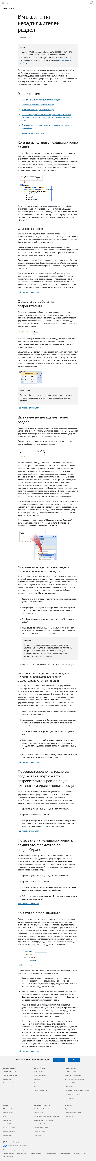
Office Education (69, 1087)
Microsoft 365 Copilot (9, 1131)
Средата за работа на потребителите (38, 104)
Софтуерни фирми (39, 1131)
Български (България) (12, 1142)
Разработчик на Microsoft (41, 1109)
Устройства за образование (73, 1075)
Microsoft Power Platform (41, 1127)
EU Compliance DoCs (80, 1153)
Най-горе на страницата (28, 292)
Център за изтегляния (40, 1075)
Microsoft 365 (7, 1079)
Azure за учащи (69, 1098)
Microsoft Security (8, 1112)
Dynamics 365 (7, 1120)
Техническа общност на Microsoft (43, 1120)
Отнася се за (25, 38)
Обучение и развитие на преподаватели (77, 1090)
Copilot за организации (9, 1072)
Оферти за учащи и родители (73, 1094)
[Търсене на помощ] (8, 3)
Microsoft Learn (38, 1112)
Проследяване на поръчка (41, 1083)
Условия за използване (35, 1153)
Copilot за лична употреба (10, 1075)
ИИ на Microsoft (7, 1109)
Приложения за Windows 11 (11, 1083)
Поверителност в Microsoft (73, 1112)
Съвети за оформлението (33, 133)
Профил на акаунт (39, 1072)
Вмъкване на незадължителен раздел (38, 109)
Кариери (67, 1109)
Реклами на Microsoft (9, 1127)
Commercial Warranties (40, 1090)
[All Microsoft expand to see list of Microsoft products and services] (3, 3)
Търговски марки (51, 1153)
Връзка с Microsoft (8, 1153)
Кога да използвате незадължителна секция (41, 99)
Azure (4, 1116)
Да (59, 1059)
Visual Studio (37, 1135)
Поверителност (21, 1153)
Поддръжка (7, 8)
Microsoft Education (70, 1072)
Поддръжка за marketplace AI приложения (46, 1116)
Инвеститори (69, 1116)
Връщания (37, 1079)
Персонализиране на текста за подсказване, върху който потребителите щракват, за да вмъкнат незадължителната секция (47, 117)
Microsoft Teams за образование (74, 1079)
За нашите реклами (64, 1153)
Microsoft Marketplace (40, 1124)
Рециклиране (38, 1087)
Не (74, 1059)
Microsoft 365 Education (72, 1083)
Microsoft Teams (7, 1135)
